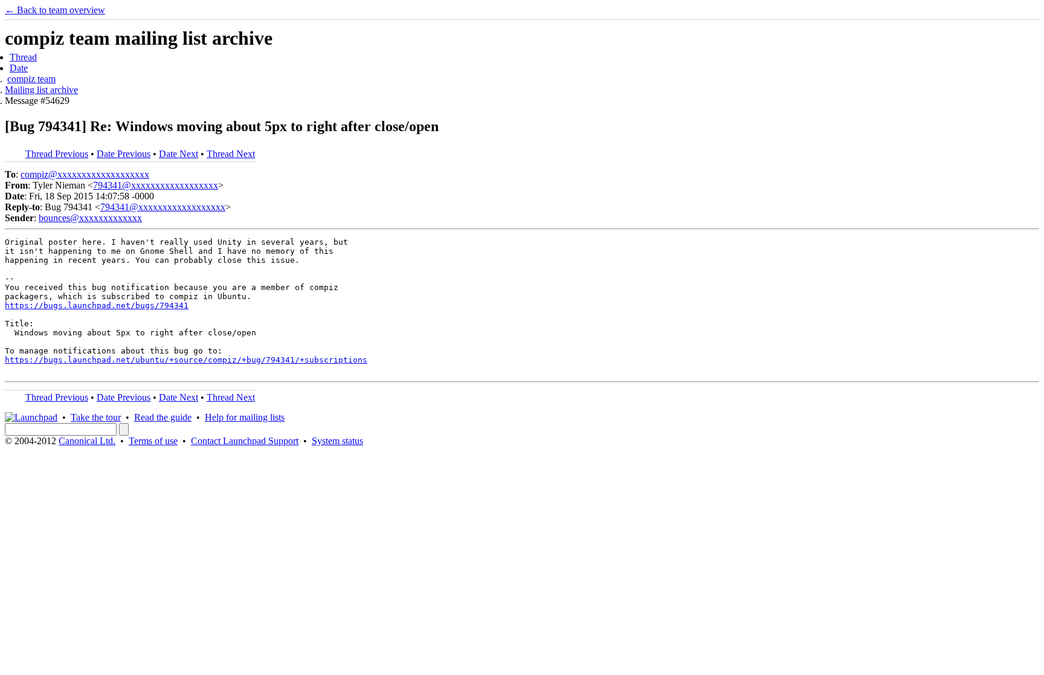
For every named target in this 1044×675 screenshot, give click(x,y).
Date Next (178, 154)
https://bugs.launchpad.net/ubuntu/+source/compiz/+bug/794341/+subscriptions (186, 359)
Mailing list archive (41, 90)
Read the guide (163, 417)
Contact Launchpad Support (244, 441)
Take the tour (96, 417)
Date (19, 68)
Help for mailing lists (245, 417)
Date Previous (123, 154)
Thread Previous (56, 154)
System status (337, 441)
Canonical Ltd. (87, 441)
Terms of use (153, 441)
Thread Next (231, 154)
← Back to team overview (55, 10)
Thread (23, 57)
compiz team (31, 79)
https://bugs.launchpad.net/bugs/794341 (96, 305)
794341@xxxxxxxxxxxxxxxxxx (155, 185)
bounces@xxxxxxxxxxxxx (90, 218)
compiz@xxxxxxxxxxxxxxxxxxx (85, 174)
